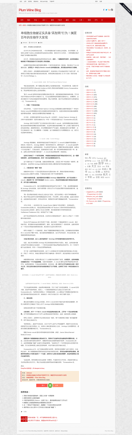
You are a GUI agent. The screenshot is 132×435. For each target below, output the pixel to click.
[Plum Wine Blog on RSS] (109, 10)
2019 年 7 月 (89, 111)
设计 (44, 20)
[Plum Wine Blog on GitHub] (112, 10)
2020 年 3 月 (89, 92)
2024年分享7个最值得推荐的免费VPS (96, 43)
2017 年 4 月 (89, 120)
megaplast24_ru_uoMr (92, 192)
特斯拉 (90, 172)
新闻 (89, 20)
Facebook (100, 158)
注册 (101, 1)
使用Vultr (57, 431)
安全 (99, 166)
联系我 (30, 1)
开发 (35, 20)
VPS (96, 20)
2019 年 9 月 (89, 106)
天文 (93, 166)
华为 (107, 164)
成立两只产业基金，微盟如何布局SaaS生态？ (43, 420)
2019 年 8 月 (89, 108)
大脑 (89, 166)
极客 (52, 20)
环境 (93, 172)
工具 (80, 20)
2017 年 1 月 (89, 125)
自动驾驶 (98, 175)
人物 (88, 164)
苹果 (90, 177)
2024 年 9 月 (89, 90)
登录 (96, 1)
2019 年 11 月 (90, 101)
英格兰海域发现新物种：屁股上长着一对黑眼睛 (39, 396)
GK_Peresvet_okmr (91, 201)
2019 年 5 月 (89, 115)
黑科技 (86, 180)
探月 (93, 169)
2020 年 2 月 (89, 94)
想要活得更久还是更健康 (32, 398)
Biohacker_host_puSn (92, 196)
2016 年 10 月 (90, 129)
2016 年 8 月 (89, 134)
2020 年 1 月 (89, 97)
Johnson (25, 42)
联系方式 (51, 431)
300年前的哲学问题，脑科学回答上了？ (97, 64)
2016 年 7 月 (89, 136)
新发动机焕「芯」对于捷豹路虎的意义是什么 (42, 417)
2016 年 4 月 (89, 143)
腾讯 (93, 175)
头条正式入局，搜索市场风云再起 (95, 45)
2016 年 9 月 (89, 132)
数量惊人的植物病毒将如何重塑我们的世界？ (38, 402)
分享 (56, 385)
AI (102, 20)
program (94, 161)
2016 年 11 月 (90, 127)
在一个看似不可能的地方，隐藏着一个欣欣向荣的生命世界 (42, 405)
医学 (101, 163)
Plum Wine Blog (30, 10)
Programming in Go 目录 (94, 194)
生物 (25, 411)
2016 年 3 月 (89, 146)
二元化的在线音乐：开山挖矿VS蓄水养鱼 (97, 62)
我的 (28, 20)
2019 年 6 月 (89, 113)
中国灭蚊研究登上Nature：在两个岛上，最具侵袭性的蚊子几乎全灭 (45, 400)
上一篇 (25, 417)
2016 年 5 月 (89, 141)
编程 (86, 175)
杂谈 (74, 20)
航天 (105, 174)
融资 (94, 177)
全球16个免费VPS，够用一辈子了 (95, 41)
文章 (25, 1)
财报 (102, 177)
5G (86, 158)
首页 (21, 1)
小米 (103, 166)
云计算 (104, 160)
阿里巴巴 (107, 177)
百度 (102, 172)
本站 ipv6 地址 (44, 1)
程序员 (107, 172)
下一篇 (25, 420)
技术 (90, 169)
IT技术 (60, 20)
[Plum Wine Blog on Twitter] (106, 10)
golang (88, 161)
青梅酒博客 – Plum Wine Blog (35, 377)
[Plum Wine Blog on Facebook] (103, 10)
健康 (96, 164)
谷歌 (98, 177)
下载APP (52, 1)
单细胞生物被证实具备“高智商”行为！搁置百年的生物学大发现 (46, 375)
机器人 (105, 169)
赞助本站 (36, 1)
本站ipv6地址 (64, 431)
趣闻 (67, 20)
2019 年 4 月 (89, 118)
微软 (86, 169)
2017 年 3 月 (89, 122)
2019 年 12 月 (90, 99)
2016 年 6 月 (89, 139)
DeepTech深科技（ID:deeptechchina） (33, 368)
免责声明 (46, 431)
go (105, 158)
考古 (90, 174)
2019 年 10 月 (90, 104)
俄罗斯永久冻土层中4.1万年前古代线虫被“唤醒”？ (40, 407)
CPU (94, 158)
